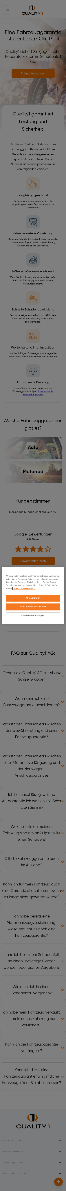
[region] (33, 595)
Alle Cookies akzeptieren (33, 607)
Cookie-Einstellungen (32, 616)
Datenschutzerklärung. (24, 588)
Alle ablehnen (33, 598)
